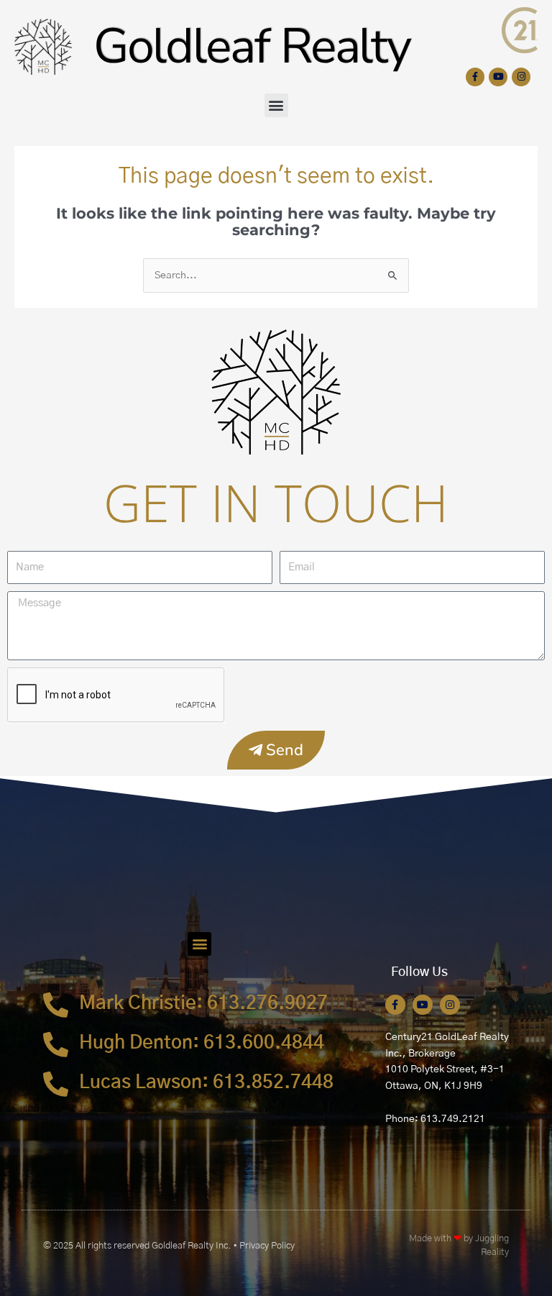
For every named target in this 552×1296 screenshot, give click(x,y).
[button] (276, 105)
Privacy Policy (267, 1246)
